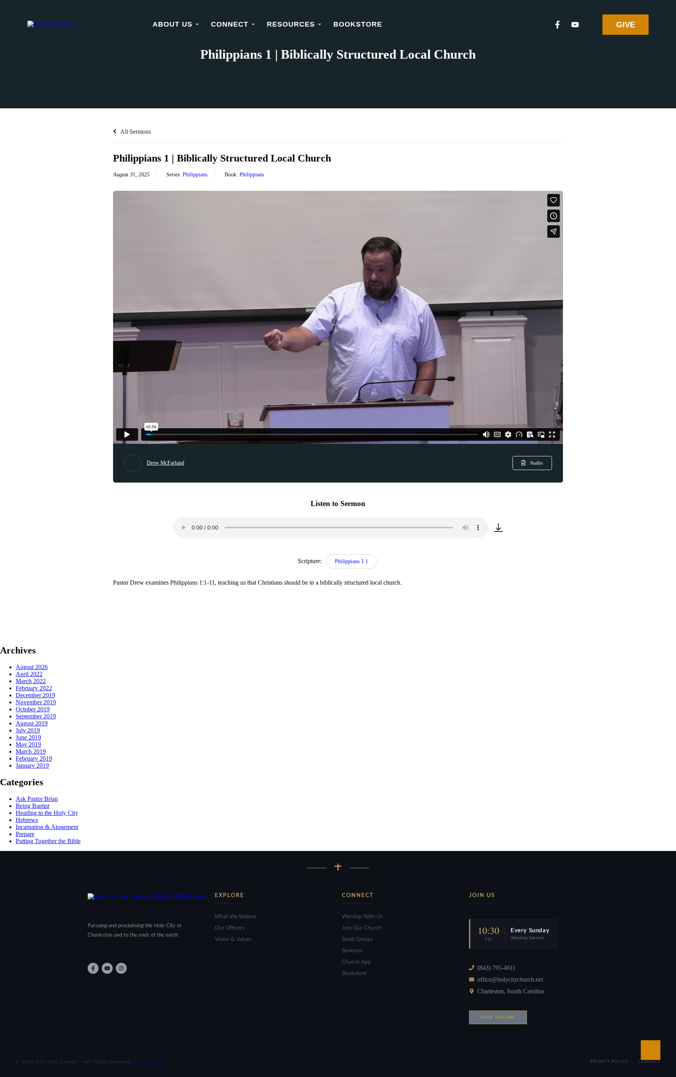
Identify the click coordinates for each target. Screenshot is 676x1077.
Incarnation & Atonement (47, 827)
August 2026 (32, 667)
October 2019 (33, 709)
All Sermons (135, 131)
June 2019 (28, 737)
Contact (649, 1061)
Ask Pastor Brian (37, 798)
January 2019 (32, 765)
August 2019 (32, 723)
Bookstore (354, 973)
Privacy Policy (609, 1061)
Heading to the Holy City (47, 813)
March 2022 (31, 681)
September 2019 (36, 716)
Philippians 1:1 (351, 561)
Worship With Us (362, 916)
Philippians (195, 175)
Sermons (352, 950)
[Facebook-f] (557, 25)
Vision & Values (233, 939)
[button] (197, 24)
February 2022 (34, 688)
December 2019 (35, 695)
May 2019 (28, 744)
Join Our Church (362, 928)
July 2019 (28, 730)
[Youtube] (575, 25)
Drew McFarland (165, 463)
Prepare (25, 834)
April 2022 (29, 674)
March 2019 (31, 751)
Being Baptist (32, 805)
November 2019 (36, 702)
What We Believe (235, 916)
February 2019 (34, 758)
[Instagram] (121, 968)
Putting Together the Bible (48, 841)
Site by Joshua (151, 1061)
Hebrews (27, 820)
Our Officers (230, 928)
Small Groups (357, 939)
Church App (356, 962)
